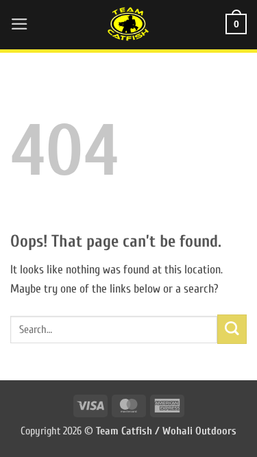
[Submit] (232, 329)
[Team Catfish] (128, 24)
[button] (19, 24)
